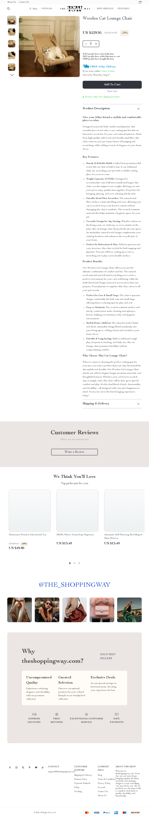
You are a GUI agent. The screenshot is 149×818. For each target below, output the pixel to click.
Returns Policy (80, 779)
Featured (123, 9)
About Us (11, 2)
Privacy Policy (104, 783)
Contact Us (24, 2)
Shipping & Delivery (83, 775)
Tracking (78, 792)
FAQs (76, 788)
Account (101, 788)
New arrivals (105, 9)
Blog (100, 775)
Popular (47, 9)
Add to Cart (112, 84)
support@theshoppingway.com (61, 772)
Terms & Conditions (106, 779)
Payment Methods (82, 783)
